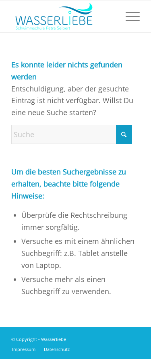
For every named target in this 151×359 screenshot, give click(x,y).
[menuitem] (129, 16)
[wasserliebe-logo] (62, 16)
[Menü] (129, 16)
